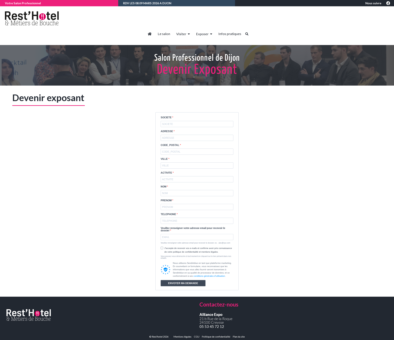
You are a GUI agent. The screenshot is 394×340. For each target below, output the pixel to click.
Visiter (181, 34)
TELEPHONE (169, 214)
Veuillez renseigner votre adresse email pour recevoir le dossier (193, 229)
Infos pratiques (229, 34)
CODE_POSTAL (170, 145)
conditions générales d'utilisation (209, 276)
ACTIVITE (167, 173)
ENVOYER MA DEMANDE (183, 283)
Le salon (164, 34)
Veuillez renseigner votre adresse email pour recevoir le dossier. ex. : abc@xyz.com (195, 243)
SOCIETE (166, 117)
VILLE (164, 159)
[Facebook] (388, 3)
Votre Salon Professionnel (23, 3)
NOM (164, 186)
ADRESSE (167, 131)
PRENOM (166, 200)
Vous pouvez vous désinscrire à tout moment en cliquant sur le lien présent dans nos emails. (196, 257)
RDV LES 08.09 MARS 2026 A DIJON (147, 3)
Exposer (202, 34)
